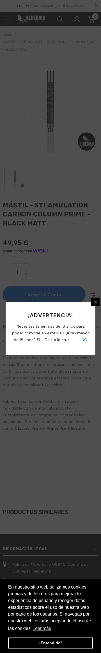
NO (84, 339)
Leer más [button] (42, 628)
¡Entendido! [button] (50, 643)
